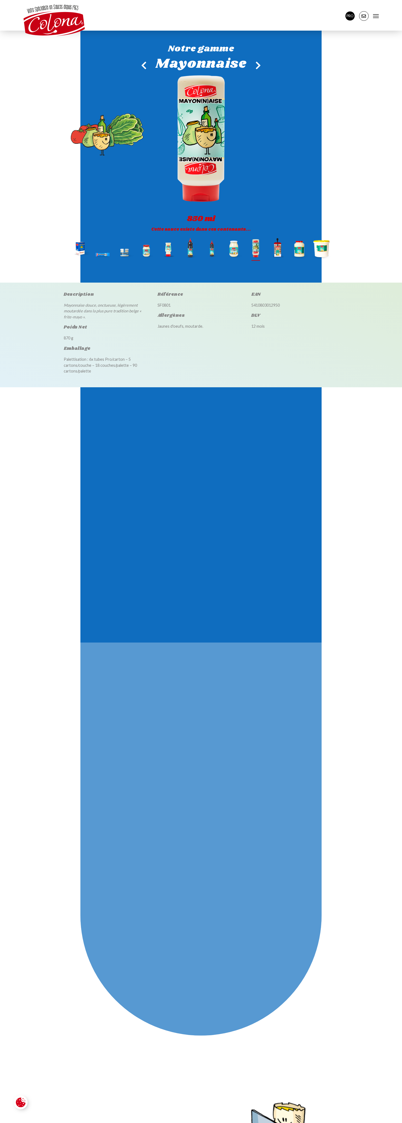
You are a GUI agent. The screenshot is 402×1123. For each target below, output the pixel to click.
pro (350, 16)
